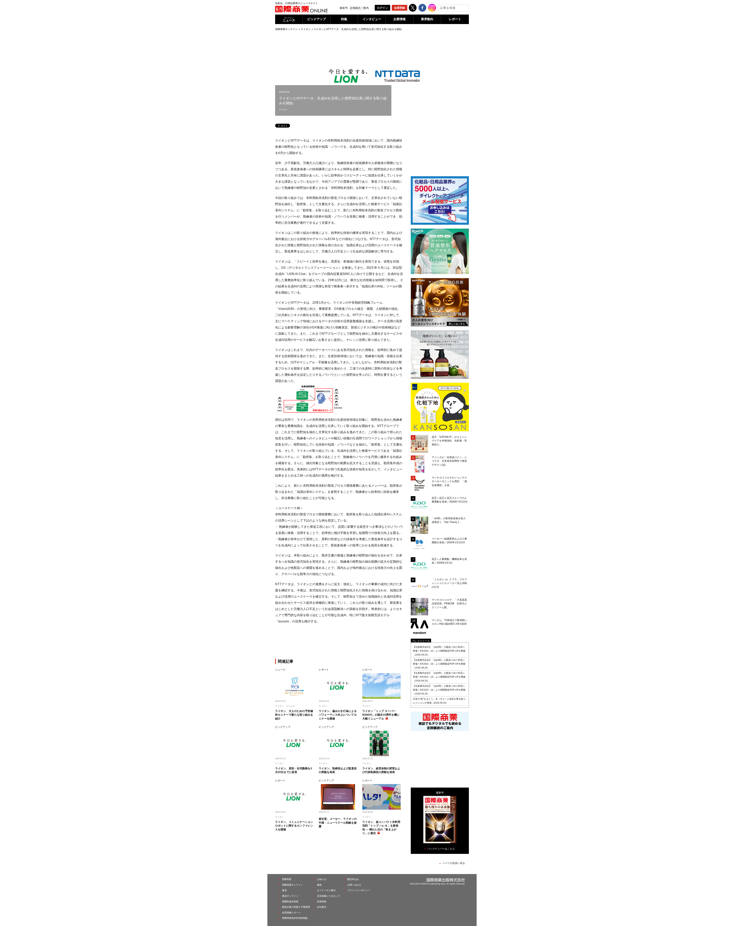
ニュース (289, 19)
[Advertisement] (339, 642)
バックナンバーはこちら (441, 848)
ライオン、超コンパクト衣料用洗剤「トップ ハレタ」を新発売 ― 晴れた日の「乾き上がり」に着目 (381, 827)
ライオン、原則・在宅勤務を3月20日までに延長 (293, 770)
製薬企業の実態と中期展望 (296, 907)
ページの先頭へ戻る (453, 863)
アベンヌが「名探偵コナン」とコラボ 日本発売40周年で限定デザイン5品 (449, 461)
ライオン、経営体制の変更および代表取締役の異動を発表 (381, 770)
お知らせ (321, 879)
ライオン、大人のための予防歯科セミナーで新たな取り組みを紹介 (294, 714)
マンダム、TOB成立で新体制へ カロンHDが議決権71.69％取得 (450, 622)
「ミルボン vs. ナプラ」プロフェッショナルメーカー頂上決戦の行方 (449, 583)
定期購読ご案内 (359, 8)
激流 (284, 890)
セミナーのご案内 (326, 890)
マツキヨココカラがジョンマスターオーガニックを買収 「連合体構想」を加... (449, 481)
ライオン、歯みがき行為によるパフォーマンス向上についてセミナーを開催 (338, 714)
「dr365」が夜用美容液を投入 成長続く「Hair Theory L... (450, 520)
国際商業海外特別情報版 (295, 918)
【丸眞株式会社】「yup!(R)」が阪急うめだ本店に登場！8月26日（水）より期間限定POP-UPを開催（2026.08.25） (439, 651)
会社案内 (321, 907)
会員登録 (399, 7)
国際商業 (286, 879)
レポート (455, 19)
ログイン (382, 7)
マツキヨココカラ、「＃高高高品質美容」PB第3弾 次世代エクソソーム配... (449, 603)
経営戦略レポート (291, 912)
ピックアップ (316, 19)
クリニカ (290, 706)
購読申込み (353, 879)
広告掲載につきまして (328, 896)
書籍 (319, 885)
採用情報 (321, 901)
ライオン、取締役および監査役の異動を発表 (338, 770)
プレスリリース (421, 640)
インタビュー (372, 19)
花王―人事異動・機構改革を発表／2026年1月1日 (449, 561)
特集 (344, 19)
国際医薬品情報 (290, 901)
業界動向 (427, 19)
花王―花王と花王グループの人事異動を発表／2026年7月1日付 (450, 500)
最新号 (344, 8)
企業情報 (399, 19)
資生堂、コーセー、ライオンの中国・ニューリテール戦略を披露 (338, 822)
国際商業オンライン (286, 29)
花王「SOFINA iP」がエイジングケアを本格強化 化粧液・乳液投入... (449, 440)
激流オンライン (290, 896)
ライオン (306, 29)
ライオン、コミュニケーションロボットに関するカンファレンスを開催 (294, 825)
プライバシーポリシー (358, 890)
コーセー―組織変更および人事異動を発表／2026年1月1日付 (449, 540)
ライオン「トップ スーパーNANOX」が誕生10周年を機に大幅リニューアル (381, 714)
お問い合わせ (354, 885)
